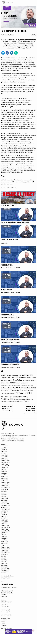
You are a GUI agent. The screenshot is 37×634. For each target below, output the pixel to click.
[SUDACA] (7, 3)
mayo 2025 (4, 473)
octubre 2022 (4, 529)
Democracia (4, 380)
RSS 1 (2, 628)
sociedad (4, 401)
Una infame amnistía (6, 265)
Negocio (7, 393)
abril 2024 (3, 496)
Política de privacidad (7, 591)
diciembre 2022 (5, 525)
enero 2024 (4, 502)
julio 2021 (3, 556)
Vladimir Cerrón (23, 401)
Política (15, 396)
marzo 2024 (4, 498)
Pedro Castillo (23, 393)
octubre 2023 (4, 507)
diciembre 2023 (5, 504)
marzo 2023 (4, 520)
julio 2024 (3, 491)
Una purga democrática (7, 315)
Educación (32, 380)
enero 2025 (4, 480)
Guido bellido (25, 388)
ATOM (10, 628)
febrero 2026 (4, 457)
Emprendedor (24, 383)
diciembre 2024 (5, 482)
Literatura (22, 390)
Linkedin (3, 623)
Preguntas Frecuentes (7, 593)
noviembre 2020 (5, 570)
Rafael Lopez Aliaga (20, 399)
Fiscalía (2, 387)
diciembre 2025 (5, 460)
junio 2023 (4, 514)
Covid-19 (29, 377)
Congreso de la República (10, 377)
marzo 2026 (4, 455)
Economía (27, 380)
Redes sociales (29, 399)
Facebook (3, 620)
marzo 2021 (4, 563)
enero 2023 (4, 523)
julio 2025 (3, 469)
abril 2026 (3, 453)
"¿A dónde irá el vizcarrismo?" (9, 240)
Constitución (9, 180)
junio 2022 (4, 536)
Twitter (3, 622)
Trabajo (9, 401)
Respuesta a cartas (6, 615)
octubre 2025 (4, 464)
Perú (3, 396)
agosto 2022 (4, 532)
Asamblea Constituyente (7, 375)
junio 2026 (4, 449)
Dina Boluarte (18, 180)
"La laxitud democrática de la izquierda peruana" (15, 222)
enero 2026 (4, 458)
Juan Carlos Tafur (8, 35)
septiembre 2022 (5, 531)
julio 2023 (3, 513)
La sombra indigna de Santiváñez (10, 364)
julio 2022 (3, 534)
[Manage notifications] (33, 630)
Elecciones (4, 383)
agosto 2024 (4, 489)
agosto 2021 (4, 554)
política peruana (22, 397)
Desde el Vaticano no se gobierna (10, 340)
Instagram (4, 625)
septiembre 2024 (5, 487)
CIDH (2, 180)
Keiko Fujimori (6, 390)
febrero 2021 (4, 565)
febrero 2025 (4, 478)
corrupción (23, 377)
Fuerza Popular (8, 387)
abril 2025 (3, 475)
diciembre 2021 (5, 547)
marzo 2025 (4, 476)
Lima (18, 390)
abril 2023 (3, 518)
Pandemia (12, 393)
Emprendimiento (5, 385)
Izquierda (33, 388)
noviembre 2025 (5, 462)
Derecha (10, 380)
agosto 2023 (4, 511)
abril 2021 (3, 561)
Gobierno (16, 387)
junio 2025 (4, 471)
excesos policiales (29, 180)
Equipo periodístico (7, 584)
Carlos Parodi (17, 375)
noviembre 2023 (5, 505)
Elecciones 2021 (13, 382)
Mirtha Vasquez (29, 390)
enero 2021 (4, 567)
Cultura (34, 377)
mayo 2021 (4, 560)
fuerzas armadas (6, 182)
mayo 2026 (4, 451)
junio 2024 (4, 493)
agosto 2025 (4, 467)
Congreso (28, 375)
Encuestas (18, 385)
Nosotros (3, 594)
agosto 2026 (4, 446)
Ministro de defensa (18, 182)
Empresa (13, 385)
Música (3, 393)
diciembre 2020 (5, 569)
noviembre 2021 (5, 549)
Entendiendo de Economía (27, 385)
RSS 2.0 (6, 628)
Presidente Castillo (8, 399)
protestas (10, 184)
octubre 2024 (4, 486)
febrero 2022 (4, 543)
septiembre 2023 (5, 509)
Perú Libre (8, 397)
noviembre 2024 (5, 484)
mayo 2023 (4, 516)
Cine (23, 375)
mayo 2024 (4, 495)
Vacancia (14, 401)
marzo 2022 (4, 542)
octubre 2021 (4, 551)
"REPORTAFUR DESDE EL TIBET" (9, 205)
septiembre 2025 (5, 466)
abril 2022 (3, 540)
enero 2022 (4, 545)
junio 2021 (4, 558)
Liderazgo (14, 390)
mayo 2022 (4, 538)
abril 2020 (3, 572)
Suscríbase (4, 596)
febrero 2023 (4, 522)
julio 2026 (3, 448)
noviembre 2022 (5, 527)
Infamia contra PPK (6, 290)
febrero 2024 (4, 500)
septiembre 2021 (5, 552)
